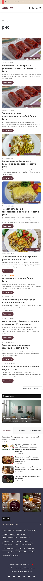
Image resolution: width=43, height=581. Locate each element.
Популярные (20, 430)
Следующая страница (30, 388)
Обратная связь (29, 568)
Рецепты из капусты (10, 545)
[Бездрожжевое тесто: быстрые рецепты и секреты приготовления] (8, 470)
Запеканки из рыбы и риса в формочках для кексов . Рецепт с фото (19, 68)
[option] (21, 411)
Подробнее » (7, 82)
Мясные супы (8, 541)
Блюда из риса (8, 534)
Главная (6, 21)
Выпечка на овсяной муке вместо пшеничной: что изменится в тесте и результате (27, 459)
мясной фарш (20, 552)
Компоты (24, 537)
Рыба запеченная (9, 548)
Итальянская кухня (10, 537)
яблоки (6, 555)
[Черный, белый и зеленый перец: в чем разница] (8, 479)
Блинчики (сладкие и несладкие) (14, 530)
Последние (7, 430)
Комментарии (35, 430)
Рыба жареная (26, 545)
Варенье (21, 534)
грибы (22, 548)
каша (31, 548)
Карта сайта (19, 568)
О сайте (11, 568)
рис (31, 552)
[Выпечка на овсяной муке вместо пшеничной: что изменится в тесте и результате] (8, 460)
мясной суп (7, 552)
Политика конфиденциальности (21, 571)
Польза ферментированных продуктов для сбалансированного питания (32, 505)
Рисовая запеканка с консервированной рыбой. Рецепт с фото (20, 116)
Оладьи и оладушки (24, 541)
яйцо (15, 555)
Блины (31, 530)
